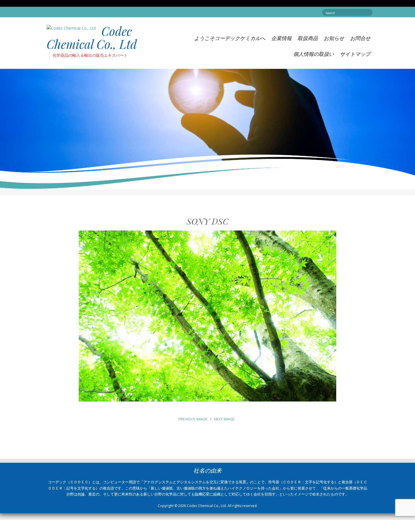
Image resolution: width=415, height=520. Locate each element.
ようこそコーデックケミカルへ (229, 38)
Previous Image (192, 419)
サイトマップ (355, 54)
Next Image (224, 419)
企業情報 (281, 38)
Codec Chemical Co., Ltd (92, 37)
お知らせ (334, 38)
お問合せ (360, 38)
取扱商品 (308, 38)
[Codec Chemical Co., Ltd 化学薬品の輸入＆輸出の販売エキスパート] (71, 27)
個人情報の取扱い (313, 54)
